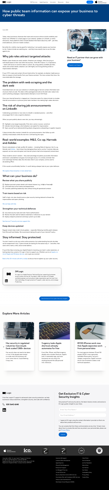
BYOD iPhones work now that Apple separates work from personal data (89, 346)
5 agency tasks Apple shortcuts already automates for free (51, 346)
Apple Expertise (44, 2)
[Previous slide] (4, 347)
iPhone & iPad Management (62, 465)
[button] (75, 65)
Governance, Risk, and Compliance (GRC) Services (68, 477)
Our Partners (85, 467)
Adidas (13, 149)
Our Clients (85, 470)
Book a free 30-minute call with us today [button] (15, 258)
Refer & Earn (85, 465)
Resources (61, 2)
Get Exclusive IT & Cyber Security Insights (54, 298)
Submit (63, 434)
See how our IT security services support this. (16, 221)
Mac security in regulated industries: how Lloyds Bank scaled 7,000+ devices (18, 346)
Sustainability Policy (87, 472)
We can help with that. (9, 204)
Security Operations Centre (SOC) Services (66, 474)
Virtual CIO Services (60, 472)
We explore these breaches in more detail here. (17, 171)
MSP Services (33, 2)
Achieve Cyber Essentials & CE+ (63, 479)
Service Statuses (86, 460)
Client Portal (85, 458)
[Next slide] (105, 347)
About (67, 2)
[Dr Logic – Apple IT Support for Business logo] (7, 2)
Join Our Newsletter (87, 462)
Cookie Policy (85, 477)
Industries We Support (61, 458)
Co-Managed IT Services (61, 470)
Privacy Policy (65, 430)
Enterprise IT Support (61, 467)
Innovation (53, 2)
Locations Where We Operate (63, 460)
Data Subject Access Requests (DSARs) (65, 482)
